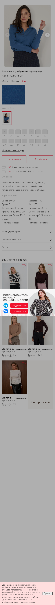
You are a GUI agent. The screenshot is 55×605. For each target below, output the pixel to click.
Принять (47, 593)
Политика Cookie (27, 601)
